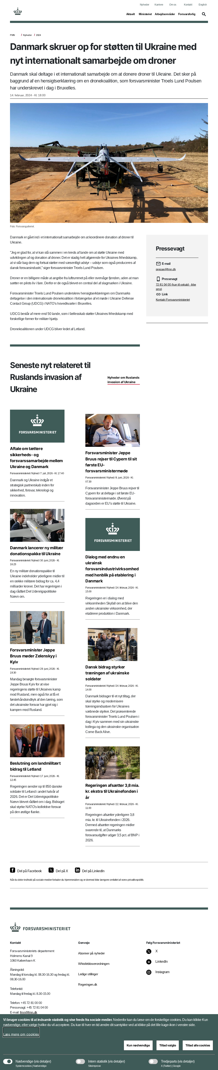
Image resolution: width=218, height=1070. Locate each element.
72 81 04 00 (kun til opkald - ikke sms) (176, 287)
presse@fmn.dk (166, 269)
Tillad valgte (167, 1045)
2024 (38, 35)
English (203, 4)
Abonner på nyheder (91, 953)
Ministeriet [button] (145, 14)
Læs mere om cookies (21, 1034)
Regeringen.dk (87, 984)
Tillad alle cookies (197, 1045)
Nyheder (144, 4)
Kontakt (188, 4)
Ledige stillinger (88, 974)
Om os (172, 4)
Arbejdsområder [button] (165, 14)
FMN (12, 35)
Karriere (159, 4)
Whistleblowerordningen (92, 963)
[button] (203, 16)
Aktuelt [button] (131, 14)
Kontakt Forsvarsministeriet (173, 299)
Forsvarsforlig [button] (186, 14)
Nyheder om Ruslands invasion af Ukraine (123, 380)
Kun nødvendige (138, 1045)
